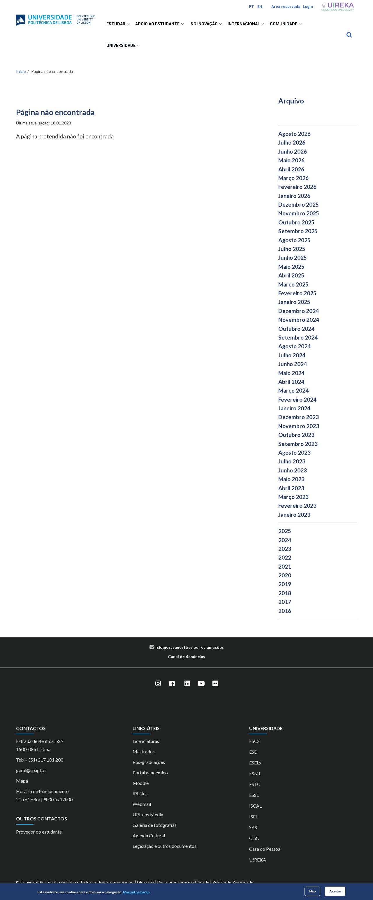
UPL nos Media (148, 814)
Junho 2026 (292, 151)
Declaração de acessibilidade (183, 882)
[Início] (55, 17)
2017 (284, 601)
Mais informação (136, 892)
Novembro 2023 (298, 426)
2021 (284, 566)
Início (21, 71)
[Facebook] (172, 683)
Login (308, 6)
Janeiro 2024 (294, 408)
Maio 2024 (291, 373)
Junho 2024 (292, 364)
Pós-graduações (149, 762)
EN (259, 6)
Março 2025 (293, 284)
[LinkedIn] (187, 683)
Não (312, 891)
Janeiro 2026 (294, 195)
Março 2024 (293, 390)
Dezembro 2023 (298, 417)
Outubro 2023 (296, 434)
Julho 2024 (291, 355)
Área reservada (285, 6)
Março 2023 (293, 496)
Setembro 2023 (298, 443)
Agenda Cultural (149, 835)
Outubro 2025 (296, 222)
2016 (284, 610)
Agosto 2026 (294, 133)
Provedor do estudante (39, 831)
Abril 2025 (291, 275)
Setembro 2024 (298, 337)
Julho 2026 (291, 142)
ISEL (253, 816)
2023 (284, 548)
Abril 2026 (291, 169)
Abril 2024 (291, 381)
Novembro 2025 (298, 213)
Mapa (22, 780)
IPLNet (140, 793)
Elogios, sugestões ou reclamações (190, 647)
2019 (284, 584)
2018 (284, 593)
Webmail (142, 804)
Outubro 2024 (296, 328)
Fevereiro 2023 (297, 505)
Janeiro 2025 (294, 301)
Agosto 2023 (294, 452)
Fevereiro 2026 (297, 186)
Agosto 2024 (294, 346)
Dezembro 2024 (298, 310)
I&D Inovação (204, 24)
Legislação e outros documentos (164, 846)
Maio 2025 (291, 266)
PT (251, 6)
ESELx (255, 762)
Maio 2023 (291, 479)
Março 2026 (293, 178)
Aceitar (335, 891)
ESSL (254, 795)
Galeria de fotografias (155, 825)
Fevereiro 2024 (297, 399)
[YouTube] (201, 683)
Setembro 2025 (298, 231)
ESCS (254, 741)
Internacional (244, 24)
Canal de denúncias (186, 656)
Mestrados (144, 751)
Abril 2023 (291, 488)
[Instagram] (158, 683)
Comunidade (284, 24)
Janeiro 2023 (294, 514)
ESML (255, 773)
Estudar (116, 24)
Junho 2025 (292, 257)
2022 (284, 557)
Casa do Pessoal (265, 849)
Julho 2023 (291, 461)
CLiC (254, 838)
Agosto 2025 (294, 240)
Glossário (145, 882)
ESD (253, 752)
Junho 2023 (292, 470)
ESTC (254, 784)
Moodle (141, 783)
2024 (284, 540)
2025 (284, 531)
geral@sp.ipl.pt (31, 770)
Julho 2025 (291, 248)
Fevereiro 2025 (297, 293)
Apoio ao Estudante (157, 24)
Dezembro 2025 (298, 204)
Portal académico (150, 772)
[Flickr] (215, 683)
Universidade (121, 45)
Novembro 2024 (298, 319)
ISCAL (255, 805)
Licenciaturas (146, 741)
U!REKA (257, 859)
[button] (128, 24)
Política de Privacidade (232, 882)
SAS (253, 827)
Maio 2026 (291, 160)
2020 (284, 575)
